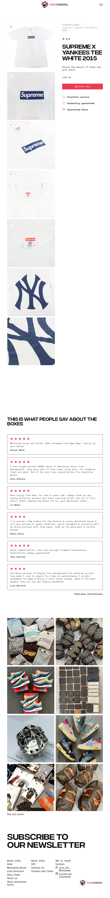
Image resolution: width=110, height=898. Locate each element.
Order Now (84, 86)
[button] (101, 4)
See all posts (15, 813)
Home (9, 863)
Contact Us (37, 867)
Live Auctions (15, 870)
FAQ (33, 863)
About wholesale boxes (16, 883)
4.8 (68, 38)
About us (12, 877)
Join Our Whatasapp (65, 869)
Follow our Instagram (65, 875)
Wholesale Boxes (16, 867)
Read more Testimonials (88, 593)
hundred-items (70, 24)
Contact (60, 863)
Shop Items (13, 874)
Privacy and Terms (42, 870)
